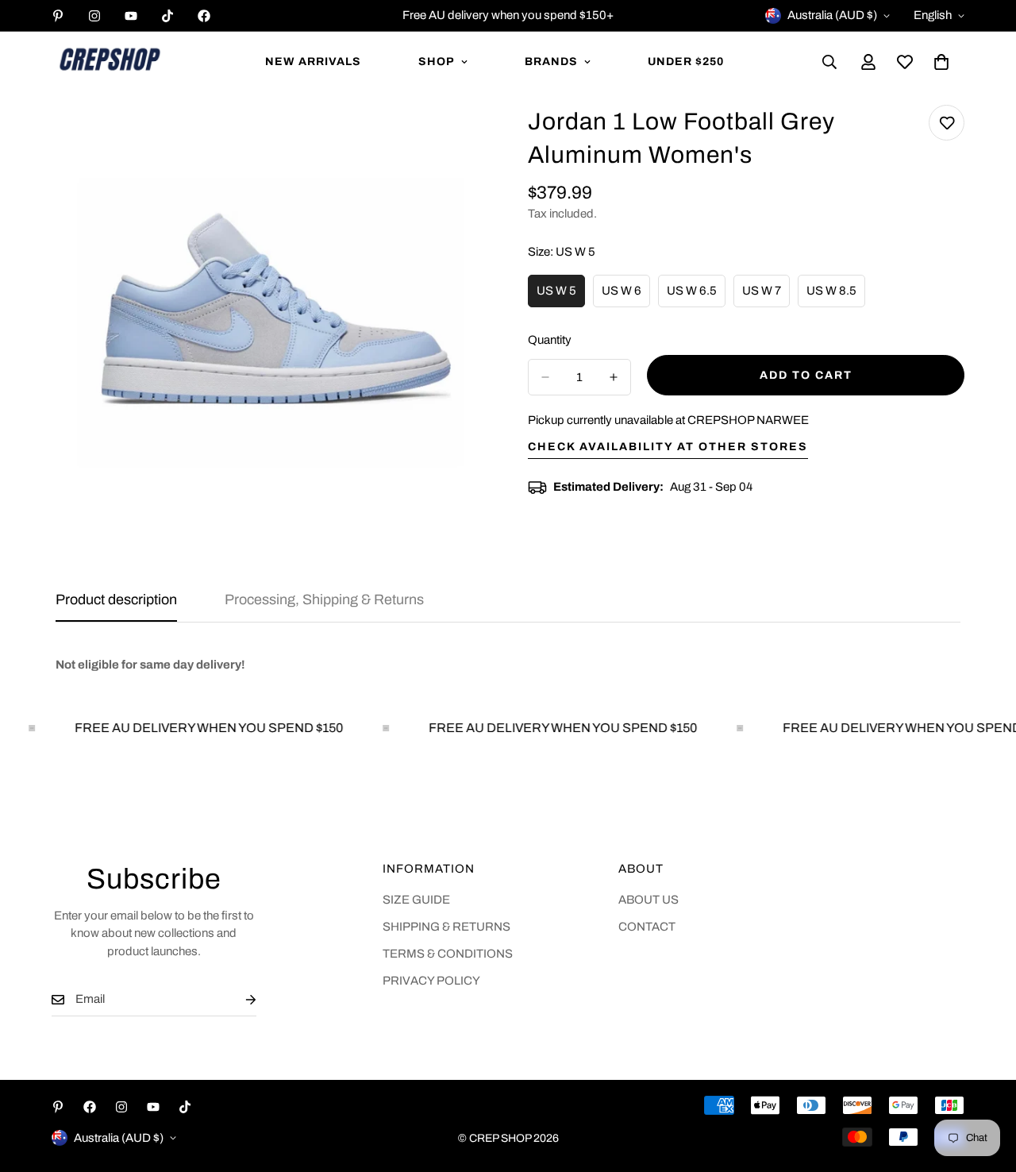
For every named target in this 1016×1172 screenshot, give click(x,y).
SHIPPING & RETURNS (446, 926)
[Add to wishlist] (946, 123)
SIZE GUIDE (416, 899)
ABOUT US (648, 899)
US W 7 (766, 296)
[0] (941, 62)
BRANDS (551, 61)
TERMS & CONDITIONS (448, 953)
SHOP (436, 61)
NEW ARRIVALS (313, 61)
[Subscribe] (238, 999)
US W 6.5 (696, 296)
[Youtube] (131, 16)
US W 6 (626, 296)
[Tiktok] (167, 16)
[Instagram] (94, 16)
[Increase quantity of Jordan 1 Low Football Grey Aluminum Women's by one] (613, 377)
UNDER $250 (686, 61)
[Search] (829, 61)
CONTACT (646, 926)
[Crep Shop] (109, 62)
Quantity (550, 339)
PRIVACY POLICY (431, 980)
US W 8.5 (835, 296)
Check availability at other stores (668, 447)
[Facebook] (204, 16)
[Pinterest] (58, 16)
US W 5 (561, 296)
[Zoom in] (458, 138)
